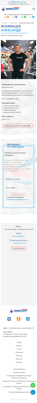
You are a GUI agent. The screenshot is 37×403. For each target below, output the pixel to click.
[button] (33, 392)
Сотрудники (13, 23)
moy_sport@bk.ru (18, 236)
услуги (19, 349)
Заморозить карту (19, 372)
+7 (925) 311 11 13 (17, 2)
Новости (19, 345)
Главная (4, 23)
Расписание (19, 352)
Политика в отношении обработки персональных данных (19, 382)
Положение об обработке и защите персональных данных (19, 377)
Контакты (19, 362)
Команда (19, 355)
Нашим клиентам (19, 369)
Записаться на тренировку (17, 126)
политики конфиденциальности (17, 199)
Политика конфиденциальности (19, 392)
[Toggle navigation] (33, 9)
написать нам (18, 248)
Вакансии (19, 359)
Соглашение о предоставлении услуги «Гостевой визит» (19, 388)
